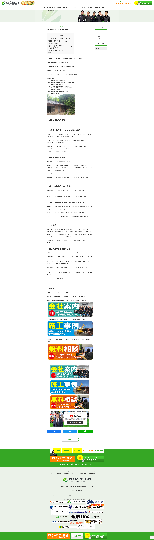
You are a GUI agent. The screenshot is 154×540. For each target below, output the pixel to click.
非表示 (61, 35)
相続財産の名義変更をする (55, 50)
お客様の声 (97, 7)
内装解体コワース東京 (56, 495)
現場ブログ (104, 7)
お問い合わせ (112, 7)
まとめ (50, 52)
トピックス (98, 32)
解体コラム (98, 38)
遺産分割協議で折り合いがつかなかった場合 (60, 47)
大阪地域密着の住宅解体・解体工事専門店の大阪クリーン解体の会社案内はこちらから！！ (67, 300)
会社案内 (84, 7)
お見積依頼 (145, 3)
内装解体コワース (72, 495)
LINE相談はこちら (78, 536)
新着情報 (51, 23)
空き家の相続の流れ (54, 40)
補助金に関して (99, 36)
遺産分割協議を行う (54, 43)
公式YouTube (100, 495)
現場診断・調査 (82, 473)
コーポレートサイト (86, 495)
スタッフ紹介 (77, 7)
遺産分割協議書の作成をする (56, 45)
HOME (48, 23)
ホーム (39, 7)
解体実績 (90, 7)
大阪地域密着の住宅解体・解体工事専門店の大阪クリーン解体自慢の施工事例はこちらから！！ (68, 319)
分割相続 (51, 48)
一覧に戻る (69, 439)
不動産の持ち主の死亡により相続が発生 (59, 42)
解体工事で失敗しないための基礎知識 (52, 7)
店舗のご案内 (92, 473)
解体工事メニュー (67, 7)
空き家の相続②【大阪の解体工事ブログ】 (60, 38)
